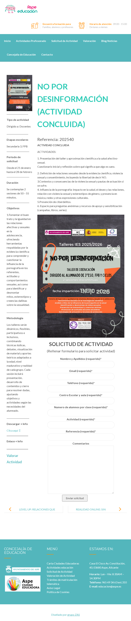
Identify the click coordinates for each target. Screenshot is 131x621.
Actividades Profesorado (31, 40)
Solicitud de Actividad (64, 40)
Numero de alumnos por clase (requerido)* (81, 407)
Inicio (7, 40)
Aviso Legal (53, 587)
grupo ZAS (73, 614)
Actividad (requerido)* (81, 419)
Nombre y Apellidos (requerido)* (80, 358)
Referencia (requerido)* (81, 431)
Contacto (47, 54)
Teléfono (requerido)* (81, 383)
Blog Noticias (109, 40)
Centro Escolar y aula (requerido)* (80, 395)
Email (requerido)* (80, 370)
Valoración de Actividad (61, 575)
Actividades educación (60, 567)
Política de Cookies (58, 592)
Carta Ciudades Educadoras (63, 563)
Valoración (89, 40)
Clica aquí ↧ (14, 430)
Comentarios (80, 443)
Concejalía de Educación (21, 54)
